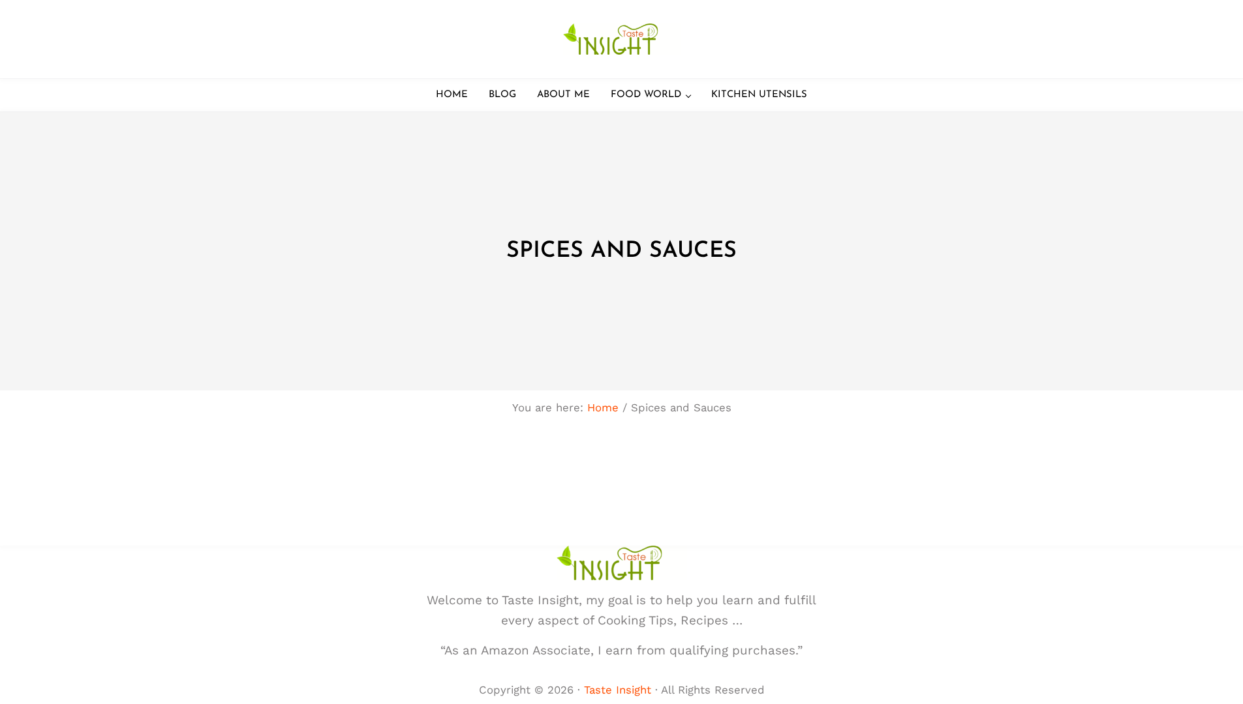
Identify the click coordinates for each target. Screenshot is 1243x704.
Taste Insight (617, 689)
